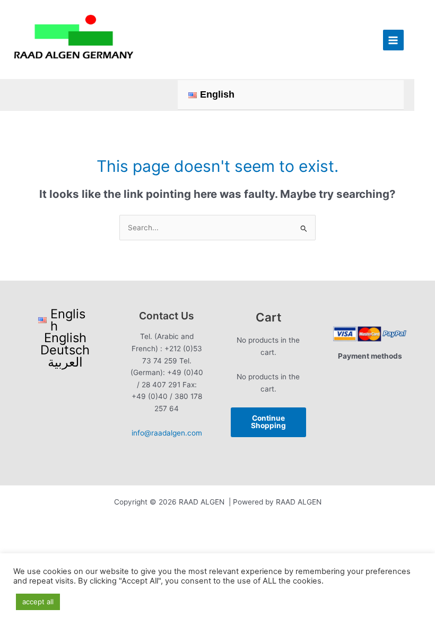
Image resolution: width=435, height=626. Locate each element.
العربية (65, 363)
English (65, 338)
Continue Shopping (268, 422)
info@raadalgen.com (167, 433)
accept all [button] (38, 601)
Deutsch (65, 350)
